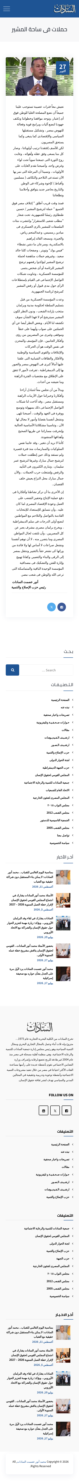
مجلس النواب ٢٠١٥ (58, 805)
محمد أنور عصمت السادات (31, 1461)
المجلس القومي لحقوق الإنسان (52, 775)
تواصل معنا (63, 835)
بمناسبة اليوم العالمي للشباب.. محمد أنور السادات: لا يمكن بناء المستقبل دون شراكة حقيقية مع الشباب (29, 876)
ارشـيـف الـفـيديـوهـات (56, 737)
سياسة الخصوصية (59, 843)
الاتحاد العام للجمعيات (57, 790)
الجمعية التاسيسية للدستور (54, 820)
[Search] (12, 670)
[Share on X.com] (51, 607)
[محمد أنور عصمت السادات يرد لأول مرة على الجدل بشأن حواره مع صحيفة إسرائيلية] (63, 976)
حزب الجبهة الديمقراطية (56, 767)
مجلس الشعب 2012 (58, 812)
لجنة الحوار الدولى (59, 760)
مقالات (65, 730)
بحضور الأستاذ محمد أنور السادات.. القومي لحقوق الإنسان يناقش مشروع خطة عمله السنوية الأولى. (29, 950)
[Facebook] (66, 1110)
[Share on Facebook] (61, 607)
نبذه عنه (65, 707)
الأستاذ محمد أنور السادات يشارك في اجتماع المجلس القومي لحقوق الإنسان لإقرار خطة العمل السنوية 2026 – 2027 (31, 899)
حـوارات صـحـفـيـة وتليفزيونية (52, 722)
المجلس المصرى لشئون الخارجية (51, 797)
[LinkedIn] (43, 1110)
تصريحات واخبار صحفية (56, 715)
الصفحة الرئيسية (60, 700)
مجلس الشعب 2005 (58, 828)
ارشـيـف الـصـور (60, 745)
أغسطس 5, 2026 (43, 909)
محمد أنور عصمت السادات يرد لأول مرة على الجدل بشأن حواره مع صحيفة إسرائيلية (31, 973)
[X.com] (55, 1110)
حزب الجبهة (62, 1258)
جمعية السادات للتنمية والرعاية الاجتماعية (46, 782)
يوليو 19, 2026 (45, 937)
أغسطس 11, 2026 (42, 886)
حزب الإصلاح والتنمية (57, 752)
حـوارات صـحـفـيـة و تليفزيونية (52, 1174)
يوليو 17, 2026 (45, 960)
